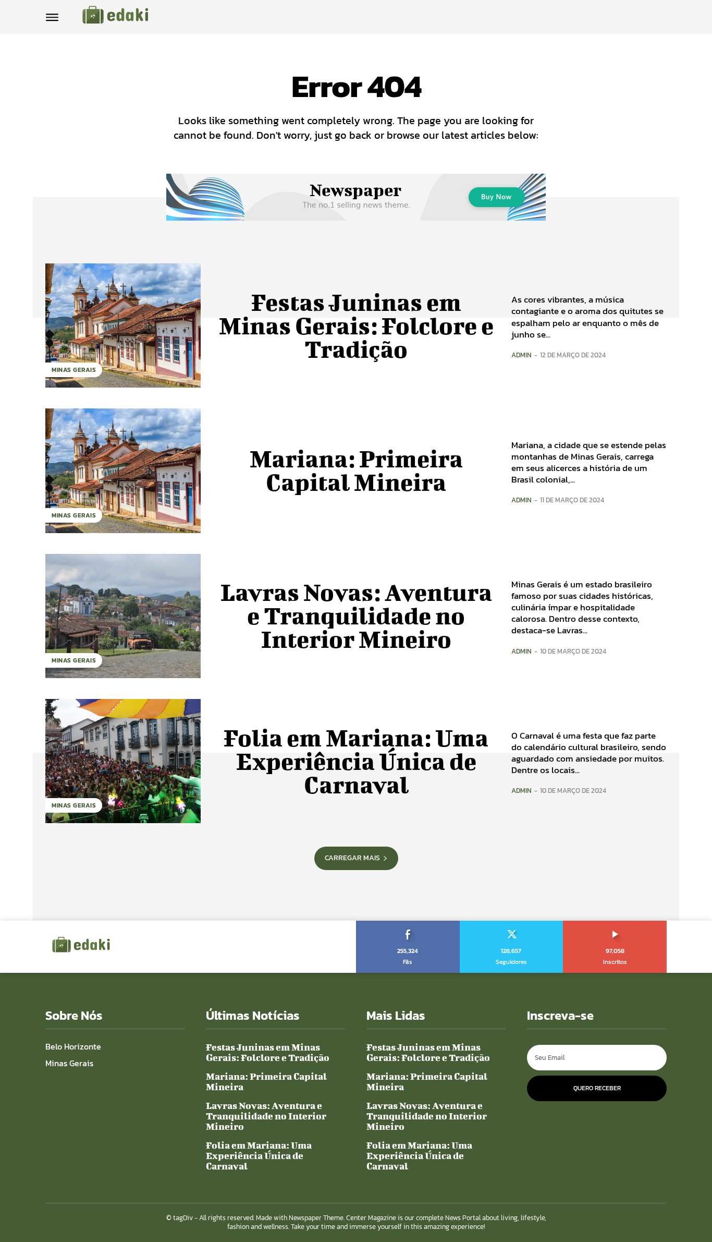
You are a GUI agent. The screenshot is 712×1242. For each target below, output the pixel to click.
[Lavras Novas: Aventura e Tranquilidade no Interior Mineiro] (123, 616)
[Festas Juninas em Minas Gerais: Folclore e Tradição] (123, 325)
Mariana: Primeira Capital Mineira (356, 470)
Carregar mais (352, 857)
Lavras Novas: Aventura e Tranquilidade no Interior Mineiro (356, 615)
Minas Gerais (74, 370)
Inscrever (615, 924)
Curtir (408, 924)
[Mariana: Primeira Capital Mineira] (123, 470)
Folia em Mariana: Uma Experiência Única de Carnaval (356, 761)
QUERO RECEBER (597, 1088)
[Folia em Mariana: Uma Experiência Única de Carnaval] (123, 761)
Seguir (511, 924)
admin (521, 355)
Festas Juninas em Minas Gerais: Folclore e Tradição (356, 325)
